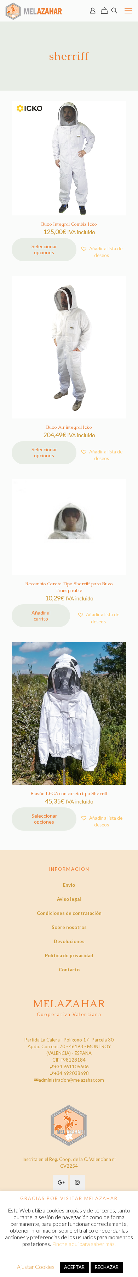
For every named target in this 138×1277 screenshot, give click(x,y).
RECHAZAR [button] (107, 1267)
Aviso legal (69, 899)
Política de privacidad (69, 955)
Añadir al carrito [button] (41, 616)
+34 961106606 (71, 1066)
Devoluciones (69, 941)
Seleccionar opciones (44, 249)
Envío (69, 885)
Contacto (69, 969)
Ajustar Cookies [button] (35, 1267)
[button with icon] (60, 1182)
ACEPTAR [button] (74, 1267)
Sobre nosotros (69, 927)
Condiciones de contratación (69, 913)
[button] (101, 252)
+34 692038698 (71, 1073)
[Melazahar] (33, 10)
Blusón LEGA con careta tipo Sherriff (69, 793)
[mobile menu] (128, 11)
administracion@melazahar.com (71, 1080)
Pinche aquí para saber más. (84, 1244)
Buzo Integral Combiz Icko (69, 224)
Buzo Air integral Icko (69, 427)
